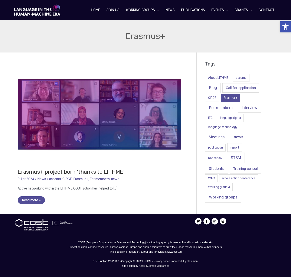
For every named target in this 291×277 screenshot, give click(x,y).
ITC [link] (210, 118)
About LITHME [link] (218, 78)
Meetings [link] (217, 137)
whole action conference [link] (238, 178)
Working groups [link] (223, 197)
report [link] (234, 147)
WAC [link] (211, 178)
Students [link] (216, 168)
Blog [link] (213, 87)
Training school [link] (245, 168)
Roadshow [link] (215, 158)
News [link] (41, 179)
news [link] (115, 179)
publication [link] (215, 147)
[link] (285, 26)
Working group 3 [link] (219, 187)
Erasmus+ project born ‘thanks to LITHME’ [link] (71, 172)
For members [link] (100, 179)
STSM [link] (236, 157)
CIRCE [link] (67, 179)
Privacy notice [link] (162, 261)
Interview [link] (249, 107)
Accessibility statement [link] (185, 261)
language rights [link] (230, 118)
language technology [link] (222, 127)
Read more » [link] (31, 201)
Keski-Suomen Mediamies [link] (154, 265)
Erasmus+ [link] (80, 179)
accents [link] (55, 179)
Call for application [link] (241, 88)
